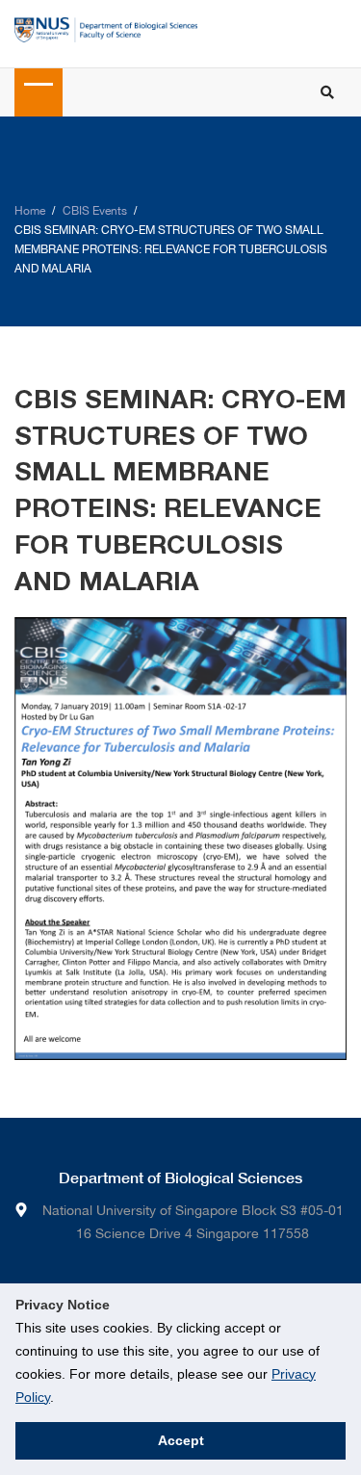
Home (29, 211)
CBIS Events (95, 211)
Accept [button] (181, 1440)
